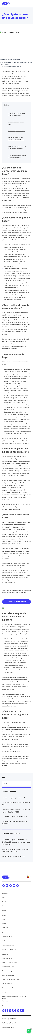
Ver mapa (5, 1001)
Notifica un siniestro (8, 945)
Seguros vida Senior (8, 975)
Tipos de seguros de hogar (16, 131)
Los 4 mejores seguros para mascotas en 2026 (16, 804)
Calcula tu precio (7, 936)
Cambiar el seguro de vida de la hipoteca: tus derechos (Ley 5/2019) (16, 811)
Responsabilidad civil (11, 290)
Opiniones (5, 910)
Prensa (4, 897)
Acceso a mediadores (8, 988)
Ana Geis (11, 62)
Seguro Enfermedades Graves (11, 979)
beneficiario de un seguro (13, 313)
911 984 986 (13, 1010)
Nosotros (5, 902)
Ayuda (4, 923)
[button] (30, 4)
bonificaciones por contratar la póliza (15, 551)
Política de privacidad (9, 1023)
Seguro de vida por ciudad (10, 962)
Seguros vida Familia (8, 966)
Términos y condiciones (9, 1019)
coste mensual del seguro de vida (14, 592)
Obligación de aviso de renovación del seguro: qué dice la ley (15, 850)
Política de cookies (8, 1027)
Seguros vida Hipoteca (9, 971)
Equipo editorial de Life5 (11, 59)
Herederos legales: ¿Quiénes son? (13, 798)
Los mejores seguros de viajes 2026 (14, 817)
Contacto (5, 906)
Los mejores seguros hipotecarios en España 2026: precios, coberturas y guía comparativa (16, 842)
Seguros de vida (7, 958)
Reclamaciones (6, 941)
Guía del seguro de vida (9, 949)
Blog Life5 (5, 927)
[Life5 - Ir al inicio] (6, 3)
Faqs (3, 919)
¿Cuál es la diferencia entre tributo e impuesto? (14, 822)
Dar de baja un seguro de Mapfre (13, 856)
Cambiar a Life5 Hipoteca (16, 602)
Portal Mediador (7, 983)
